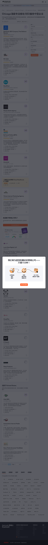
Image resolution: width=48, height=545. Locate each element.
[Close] (44, 258)
